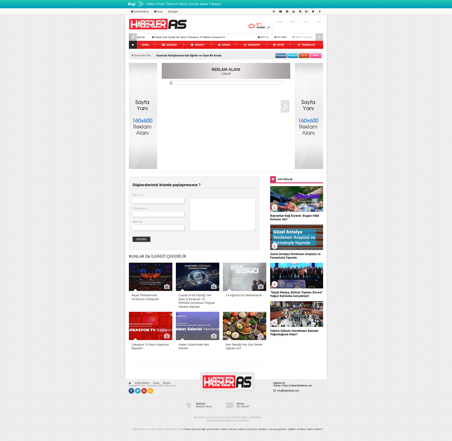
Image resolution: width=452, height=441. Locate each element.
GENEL (145, 44)
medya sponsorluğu (194, 429)
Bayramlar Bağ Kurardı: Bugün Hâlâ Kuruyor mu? (294, 217)
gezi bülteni (213, 429)
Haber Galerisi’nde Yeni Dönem (194, 346)
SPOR (280, 44)
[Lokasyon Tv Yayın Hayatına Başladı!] (150, 339)
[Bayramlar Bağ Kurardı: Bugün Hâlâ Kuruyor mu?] (296, 210)
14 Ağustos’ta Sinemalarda (243, 295)
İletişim (174, 11)
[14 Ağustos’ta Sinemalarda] (244, 290)
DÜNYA (225, 44)
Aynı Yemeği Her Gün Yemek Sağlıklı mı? (243, 346)
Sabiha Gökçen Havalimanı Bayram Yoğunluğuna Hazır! (294, 332)
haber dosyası (229, 429)
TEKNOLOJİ (308, 44)
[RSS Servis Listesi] (150, 391)
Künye (159, 11)
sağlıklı (292, 429)
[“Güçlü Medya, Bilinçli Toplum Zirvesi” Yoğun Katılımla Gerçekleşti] (296, 287)
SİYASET (199, 44)
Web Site (137, 221)
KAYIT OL (264, 37)
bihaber (262, 429)
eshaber (301, 429)
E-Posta (140, 208)
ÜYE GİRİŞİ (281, 37)
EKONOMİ (254, 44)
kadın (310, 429)
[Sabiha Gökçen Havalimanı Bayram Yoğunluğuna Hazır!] (296, 326)
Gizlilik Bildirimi (141, 11)
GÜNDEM (171, 44)
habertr (318, 429)
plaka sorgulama (247, 429)
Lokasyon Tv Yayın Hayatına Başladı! (150, 346)
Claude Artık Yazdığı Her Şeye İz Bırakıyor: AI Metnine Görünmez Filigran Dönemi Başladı (173, 37)
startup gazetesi (277, 429)
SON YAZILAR (285, 179)
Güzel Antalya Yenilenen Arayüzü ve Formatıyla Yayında (295, 255)
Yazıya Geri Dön (142, 55)
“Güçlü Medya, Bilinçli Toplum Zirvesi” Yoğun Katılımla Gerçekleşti (296, 294)
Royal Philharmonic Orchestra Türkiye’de (145, 297)
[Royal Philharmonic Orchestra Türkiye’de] (150, 290)
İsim (138, 194)
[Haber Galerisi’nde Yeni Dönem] (197, 339)
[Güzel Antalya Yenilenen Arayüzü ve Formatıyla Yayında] (296, 249)
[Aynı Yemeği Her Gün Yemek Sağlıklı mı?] (244, 339)
